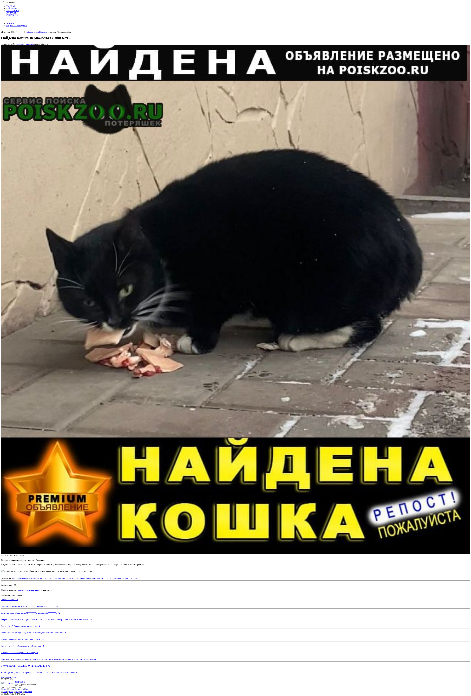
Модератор (20, 682)
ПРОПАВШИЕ (12, 11)
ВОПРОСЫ (11, 13)
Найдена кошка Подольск (36, 32)
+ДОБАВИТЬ (12, 15)
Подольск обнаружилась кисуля (58, 578)
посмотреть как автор (25, 44)
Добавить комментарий (28, 590)
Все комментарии (8, 677)
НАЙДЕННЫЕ (12, 8)
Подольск (135, 578)
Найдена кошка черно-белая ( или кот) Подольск (92, 578)
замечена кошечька (122, 578)
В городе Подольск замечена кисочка (28, 578)
